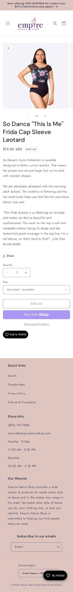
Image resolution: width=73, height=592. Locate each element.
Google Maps (16, 384)
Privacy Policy (17, 393)
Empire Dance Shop (31, 584)
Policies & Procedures (22, 402)
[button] (8, 23)
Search (12, 376)
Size (5, 282)
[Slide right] (45, 116)
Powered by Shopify (51, 584)
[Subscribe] (57, 547)
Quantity (7, 265)
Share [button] (10, 256)
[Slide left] (28, 116)
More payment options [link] (36, 324)
